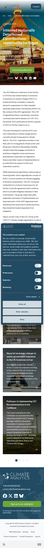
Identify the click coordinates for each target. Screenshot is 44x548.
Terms (32, 532)
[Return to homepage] (11, 6)
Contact (36, 6)
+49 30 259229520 (11, 485)
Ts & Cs (35, 511)
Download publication (22, 70)
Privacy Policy (7, 512)
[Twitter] (10, 495)
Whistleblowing (15, 532)
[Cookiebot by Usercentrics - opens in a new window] (31, 226)
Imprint (37, 536)
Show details (31, 297)
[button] (4, 544)
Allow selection (22, 312)
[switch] (38, 273)
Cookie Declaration (26, 536)
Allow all (22, 304)
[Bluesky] (21, 495)
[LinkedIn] (16, 495)
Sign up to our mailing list (22, 504)
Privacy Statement (10, 536)
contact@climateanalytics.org (16, 489)
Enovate (31, 526)
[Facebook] (5, 495)
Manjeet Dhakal (32, 56)
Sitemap (25, 532)
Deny (22, 319)
